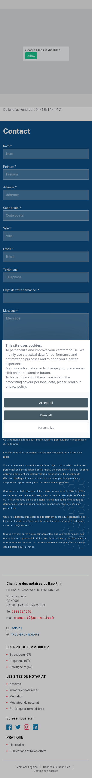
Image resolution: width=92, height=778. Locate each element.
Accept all (46, 402)
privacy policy (16, 386)
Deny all (46, 415)
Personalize (46, 428)
